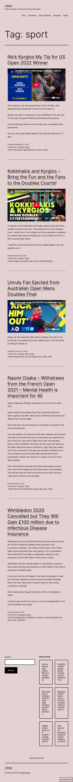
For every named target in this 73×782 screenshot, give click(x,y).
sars (60, 617)
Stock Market (45, 15)
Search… (8, 657)
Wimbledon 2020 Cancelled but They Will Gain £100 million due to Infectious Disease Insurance (33, 522)
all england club (19, 617)
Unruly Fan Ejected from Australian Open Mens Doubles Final (34, 288)
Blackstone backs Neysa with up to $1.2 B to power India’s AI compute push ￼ (61, 700)
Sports (21, 147)
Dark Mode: (64, 779)
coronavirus (39, 617)
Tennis (27, 147)
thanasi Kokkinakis (46, 261)
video (50, 356)
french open (17, 489)
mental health (28, 489)
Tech (24, 15)
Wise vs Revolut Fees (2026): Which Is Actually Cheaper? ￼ (46, 672)
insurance (55, 617)
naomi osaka (38, 489)
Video (65, 15)
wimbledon (21, 620)
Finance (57, 15)
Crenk (8, 6)
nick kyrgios (17, 150)
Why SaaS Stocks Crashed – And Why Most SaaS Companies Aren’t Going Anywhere (46, 703)
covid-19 (47, 617)
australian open (18, 356)
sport (34, 150)
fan (26, 356)
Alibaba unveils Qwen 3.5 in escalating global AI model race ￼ (46, 733)
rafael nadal (27, 150)
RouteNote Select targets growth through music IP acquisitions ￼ (61, 672)
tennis (39, 150)
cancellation (30, 617)
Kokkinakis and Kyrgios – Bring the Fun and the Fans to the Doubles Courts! (36, 177)
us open (45, 150)
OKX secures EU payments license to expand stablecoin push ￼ (61, 733)
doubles (16, 261)
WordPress (25, 773)
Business (32, 15)
